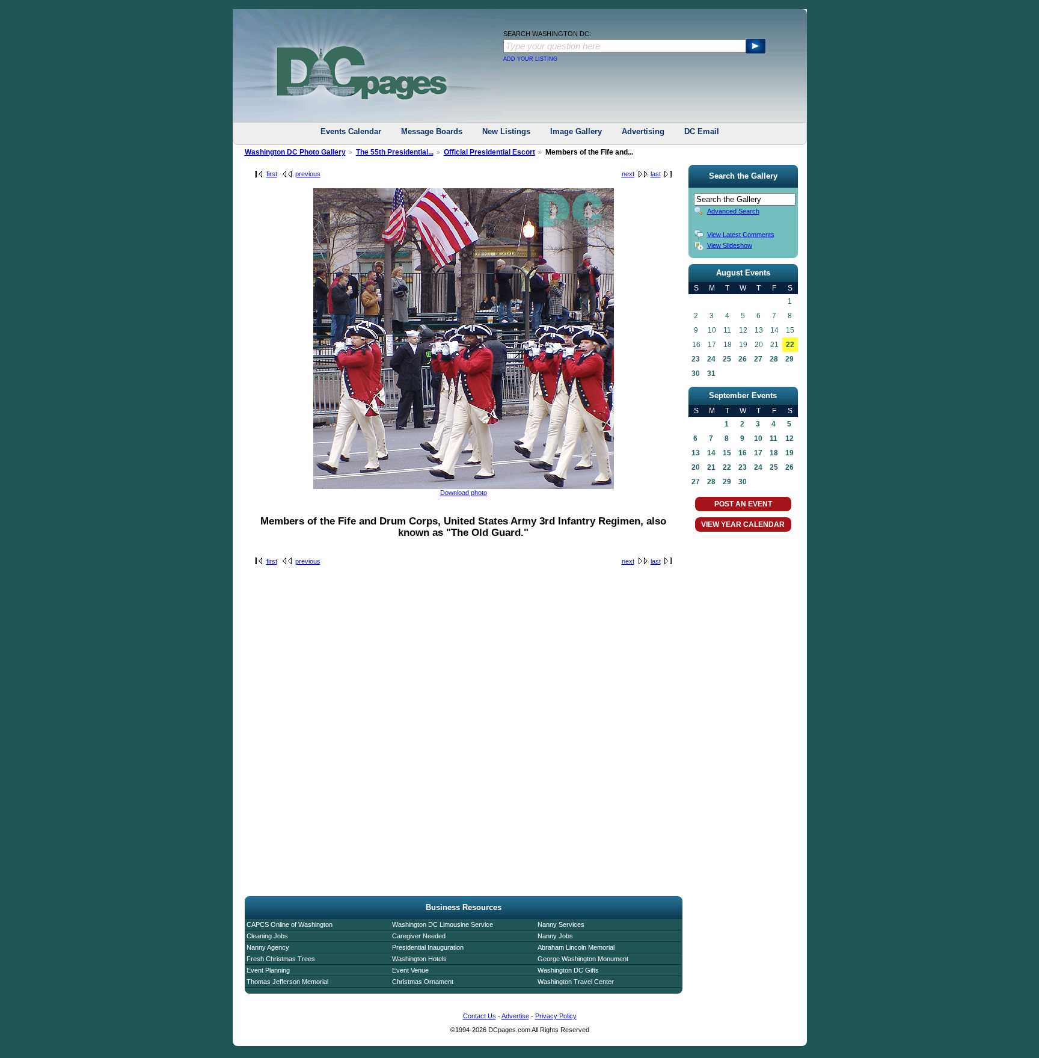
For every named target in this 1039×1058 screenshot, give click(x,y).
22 (790, 344)
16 (742, 453)
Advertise (515, 1016)
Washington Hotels (419, 958)
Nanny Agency (268, 947)
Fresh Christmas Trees (281, 958)
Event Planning (268, 970)
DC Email (701, 131)
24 (711, 359)
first (271, 173)
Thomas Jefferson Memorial (287, 981)
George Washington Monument (583, 958)
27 (758, 359)
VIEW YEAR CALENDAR (743, 524)
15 (727, 453)
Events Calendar (350, 131)
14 (711, 453)
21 (711, 467)
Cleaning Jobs (267, 936)
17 (758, 453)
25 (727, 359)
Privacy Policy (556, 1016)
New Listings (506, 131)
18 (774, 453)
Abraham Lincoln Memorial (576, 947)
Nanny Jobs (555, 936)
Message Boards (431, 131)
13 (695, 453)
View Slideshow (729, 245)
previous (307, 173)
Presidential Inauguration (428, 947)
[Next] (463, 486)
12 (789, 438)
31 (711, 373)
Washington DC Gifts (568, 970)
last (656, 173)
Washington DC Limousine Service (442, 924)
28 (774, 359)
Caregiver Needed (419, 936)
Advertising (643, 131)
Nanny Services (561, 924)
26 (742, 359)
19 (789, 453)
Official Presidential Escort (489, 152)
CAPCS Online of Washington (290, 924)
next (628, 173)
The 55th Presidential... (395, 152)
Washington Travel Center (576, 981)
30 (695, 373)
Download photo (463, 492)
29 (789, 359)
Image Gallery (576, 131)
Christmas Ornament (422, 981)
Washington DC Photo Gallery (295, 152)
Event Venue (410, 970)
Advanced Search (733, 211)
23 (695, 359)
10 (758, 438)
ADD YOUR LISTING (530, 59)
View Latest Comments (740, 234)
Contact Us (479, 1016)
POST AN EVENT (743, 504)
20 (695, 467)
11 (773, 438)
